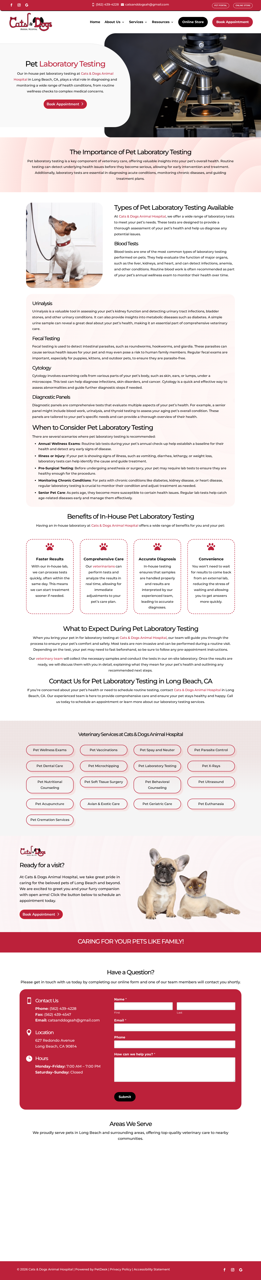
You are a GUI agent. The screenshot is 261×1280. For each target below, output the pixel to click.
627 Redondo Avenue (55, 1040)
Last (179, 1012)
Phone (119, 1037)
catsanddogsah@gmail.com (74, 1020)
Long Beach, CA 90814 (56, 1046)
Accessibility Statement (152, 1269)
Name (120, 999)
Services (136, 22)
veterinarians (104, 566)
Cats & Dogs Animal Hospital (142, 216)
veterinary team (49, 659)
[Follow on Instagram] (19, 5)
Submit (125, 1097)
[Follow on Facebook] (11, 5)
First (117, 1012)
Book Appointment (232, 22)
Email (120, 1020)
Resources (161, 22)
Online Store (193, 22)
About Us (113, 22)
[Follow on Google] (27, 5)
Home (95, 22)
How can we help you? (134, 1054)
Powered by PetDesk (91, 1269)
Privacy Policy (120, 1269)
